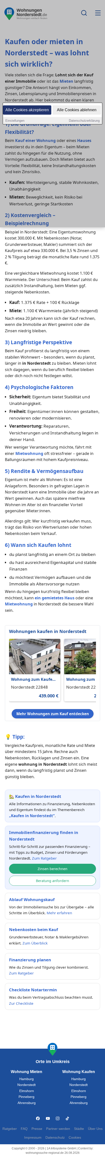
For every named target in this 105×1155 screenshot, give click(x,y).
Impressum (33, 1137)
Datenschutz (55, 1137)
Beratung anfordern (52, 880)
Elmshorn (26, 1091)
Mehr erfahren (59, 912)
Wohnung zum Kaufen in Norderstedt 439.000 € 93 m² (33, 680)
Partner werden (58, 1129)
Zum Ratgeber (44, 858)
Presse (37, 1129)
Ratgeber (9, 1129)
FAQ (24, 1129)
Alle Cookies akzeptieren (27, 110)
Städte (79, 1129)
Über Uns (95, 1129)
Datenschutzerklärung (84, 120)
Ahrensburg (27, 1103)
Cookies (75, 1137)
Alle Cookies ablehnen (76, 110)
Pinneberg (26, 1097)
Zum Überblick (35, 943)
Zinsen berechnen (52, 868)
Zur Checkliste (21, 1003)
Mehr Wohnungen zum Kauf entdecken (52, 713)
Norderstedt (26, 1085)
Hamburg (26, 1079)
